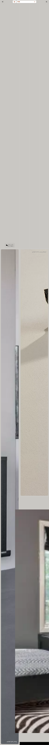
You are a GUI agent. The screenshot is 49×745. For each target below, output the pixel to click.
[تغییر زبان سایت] (14, 2)
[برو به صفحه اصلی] (18, 2)
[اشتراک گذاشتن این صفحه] (2, 1)
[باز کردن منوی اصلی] (34, 1)
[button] (46, 1)
